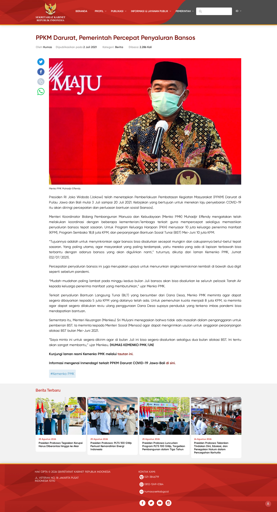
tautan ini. (125, 354)
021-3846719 (151, 476)
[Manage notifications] (268, 504)
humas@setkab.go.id (156, 491)
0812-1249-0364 (153, 484)
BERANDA (81, 11)
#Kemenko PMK (62, 374)
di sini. (171, 363)
